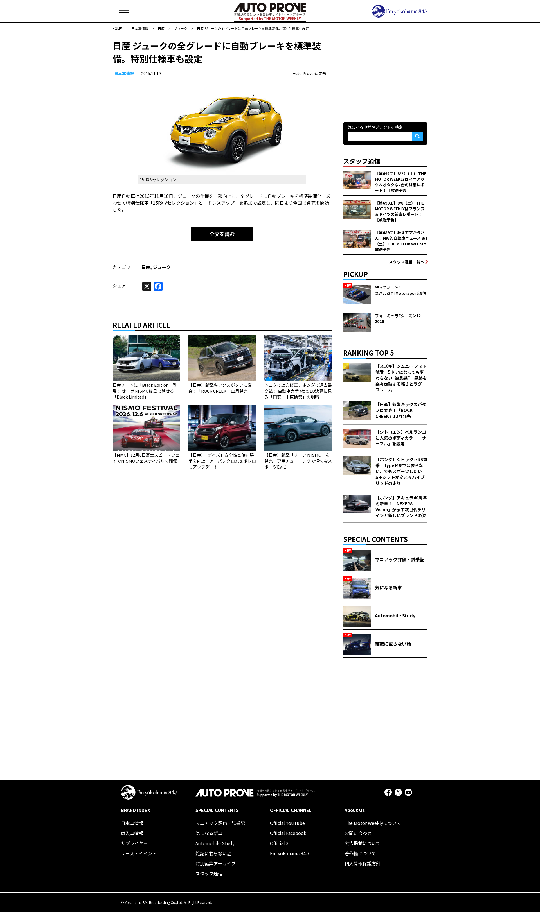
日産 (145, 267)
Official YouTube (287, 823)
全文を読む (222, 233)
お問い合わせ (358, 833)
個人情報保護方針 (363, 863)
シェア (119, 285)
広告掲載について (363, 843)
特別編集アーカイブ (215, 863)
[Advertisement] (385, 74)
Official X (279, 843)
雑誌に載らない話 (213, 853)
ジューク (162, 267)
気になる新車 (208, 833)
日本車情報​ (124, 73)
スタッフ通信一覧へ (406, 261)
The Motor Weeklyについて (373, 823)
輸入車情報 (132, 833)
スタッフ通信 (208, 873)
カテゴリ (121, 267)
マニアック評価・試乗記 (220, 823)
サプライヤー (134, 843)
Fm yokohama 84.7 (289, 853)
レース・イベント (139, 853)
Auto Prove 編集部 (309, 73)
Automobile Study (215, 843)
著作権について (360, 853)
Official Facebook (288, 833)
